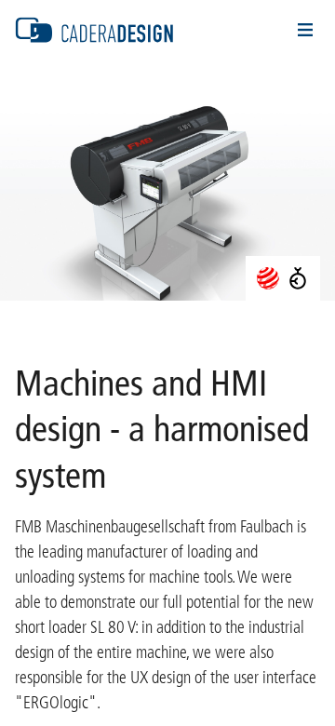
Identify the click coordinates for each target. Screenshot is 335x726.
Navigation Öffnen (305, 30)
